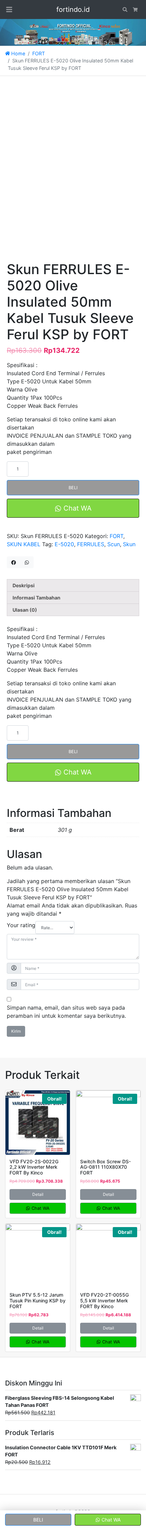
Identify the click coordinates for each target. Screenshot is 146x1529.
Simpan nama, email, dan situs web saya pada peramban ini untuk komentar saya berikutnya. (66, 1011)
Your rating (21, 925)
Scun (113, 544)
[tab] (73, 585)
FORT (38, 53)
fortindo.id (73, 9)
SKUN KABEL (23, 544)
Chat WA (76, 508)
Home (17, 53)
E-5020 (64, 544)
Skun (129, 544)
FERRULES (90, 544)
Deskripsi (24, 585)
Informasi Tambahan (36, 597)
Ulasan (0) (25, 610)
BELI (73, 487)
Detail (37, 1194)
